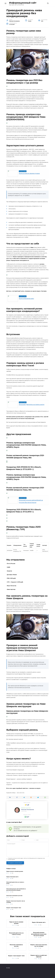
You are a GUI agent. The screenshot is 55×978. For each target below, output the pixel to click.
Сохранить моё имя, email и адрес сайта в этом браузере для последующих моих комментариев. (26, 859)
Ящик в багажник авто (26, 298)
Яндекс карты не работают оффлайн (39, 956)
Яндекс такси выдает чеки (13, 907)
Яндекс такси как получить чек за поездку (15, 901)
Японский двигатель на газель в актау (31, 404)
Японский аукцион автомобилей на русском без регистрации (16, 889)
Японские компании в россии (14, 895)
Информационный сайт (22, 2)
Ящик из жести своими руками (29, 173)
